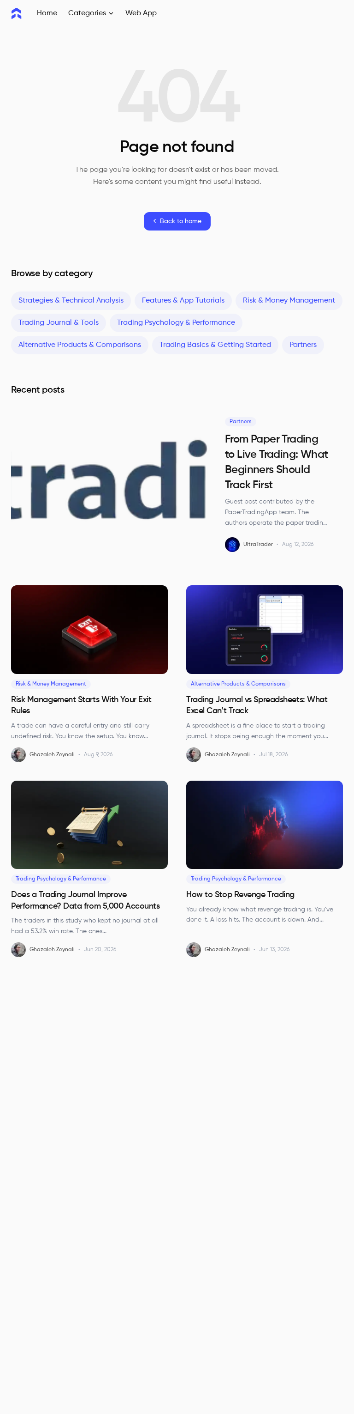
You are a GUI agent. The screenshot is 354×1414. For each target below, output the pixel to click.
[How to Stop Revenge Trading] (264, 825)
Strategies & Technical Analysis (71, 300)
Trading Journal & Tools (58, 323)
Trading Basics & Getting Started (215, 345)
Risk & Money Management (289, 300)
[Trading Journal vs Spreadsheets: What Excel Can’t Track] (264, 629)
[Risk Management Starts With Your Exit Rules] (89, 629)
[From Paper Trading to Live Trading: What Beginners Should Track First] (110, 487)
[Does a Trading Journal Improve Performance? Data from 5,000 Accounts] (89, 825)
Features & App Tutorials (183, 300)
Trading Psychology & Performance (176, 323)
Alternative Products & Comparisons (79, 345)
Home (47, 13)
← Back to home (177, 221)
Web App (141, 13)
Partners (303, 345)
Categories (87, 13)
